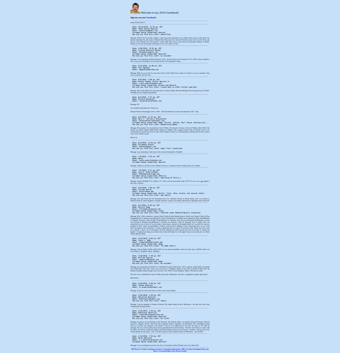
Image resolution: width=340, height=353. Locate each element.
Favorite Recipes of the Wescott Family (173, 351)
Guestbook (150, 17)
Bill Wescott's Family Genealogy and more (146, 349)
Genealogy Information (171, 349)
